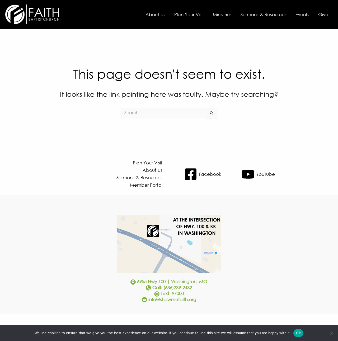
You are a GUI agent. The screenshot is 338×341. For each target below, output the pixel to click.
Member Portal (146, 185)
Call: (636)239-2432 (172, 287)
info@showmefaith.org (172, 299)
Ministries (222, 14)
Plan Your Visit (189, 14)
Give (323, 14)
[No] (331, 333)
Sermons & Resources (264, 14)
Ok (298, 333)
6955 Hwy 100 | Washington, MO (172, 281)
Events (302, 14)
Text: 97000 (172, 293)
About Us (155, 14)
